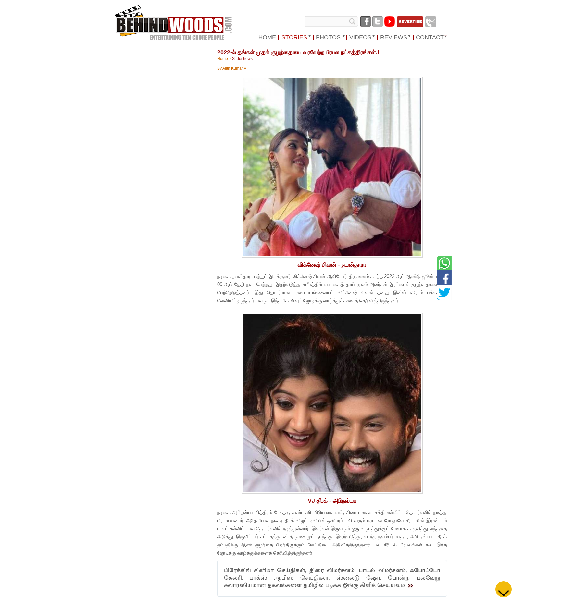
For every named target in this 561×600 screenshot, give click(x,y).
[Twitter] (377, 21)
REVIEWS (393, 37)
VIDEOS (360, 37)
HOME (267, 37)
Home (222, 58)
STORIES (294, 37)
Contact (430, 37)
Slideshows (242, 58)
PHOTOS (328, 37)
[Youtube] (389, 21)
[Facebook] (365, 21)
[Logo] (174, 23)
